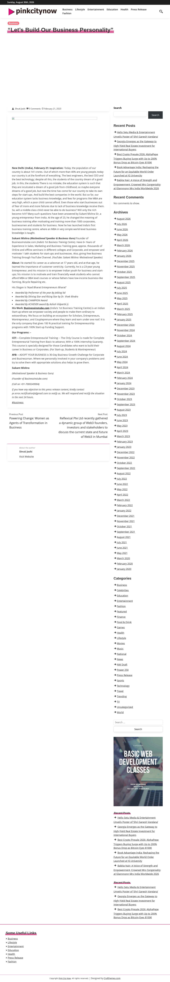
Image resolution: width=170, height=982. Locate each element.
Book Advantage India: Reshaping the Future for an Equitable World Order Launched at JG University (136, 171)
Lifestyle (80, 9)
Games (121, 627)
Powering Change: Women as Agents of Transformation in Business (29, 422)
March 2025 (123, 309)
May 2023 (122, 425)
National (121, 654)
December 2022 (125, 452)
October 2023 (124, 399)
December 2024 (125, 324)
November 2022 (126, 457)
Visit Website (26, 456)
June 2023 (122, 420)
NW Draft (122, 664)
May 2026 (122, 234)
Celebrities (123, 590)
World (120, 712)
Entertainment (96, 9)
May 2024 (122, 362)
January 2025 (124, 319)
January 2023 (124, 446)
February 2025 (125, 314)
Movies (121, 643)
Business (67, 9)
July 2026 (122, 224)
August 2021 (124, 537)
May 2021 (122, 553)
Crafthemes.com (112, 978)
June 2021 (122, 547)
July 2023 (122, 415)
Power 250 (123, 669)
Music (120, 648)
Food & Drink (124, 622)
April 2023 (122, 431)
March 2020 (123, 558)
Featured (122, 611)
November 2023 (126, 393)
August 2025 (124, 282)
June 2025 (122, 293)
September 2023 (126, 404)
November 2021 (126, 521)
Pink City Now (65, 978)
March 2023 (123, 436)
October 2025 (124, 271)
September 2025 (126, 277)
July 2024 (122, 351)
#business (18, 402)
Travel (120, 691)
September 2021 (126, 531)
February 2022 (125, 505)
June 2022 (122, 484)
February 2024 (125, 378)
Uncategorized (125, 707)
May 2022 (122, 489)
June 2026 (122, 229)
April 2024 (122, 367)
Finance (121, 616)
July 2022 (122, 478)
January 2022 (124, 510)
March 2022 (123, 500)
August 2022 (124, 473)
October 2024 (124, 335)
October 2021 (124, 526)
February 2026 (125, 250)
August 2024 (124, 346)
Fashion (66, 13)
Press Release (138, 9)
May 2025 (122, 298)
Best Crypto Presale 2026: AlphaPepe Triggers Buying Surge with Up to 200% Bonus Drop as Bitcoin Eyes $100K (136, 158)
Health (124, 9)
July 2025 (122, 287)
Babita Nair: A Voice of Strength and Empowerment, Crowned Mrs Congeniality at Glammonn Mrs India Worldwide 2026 (137, 184)
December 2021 (125, 515)
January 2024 (124, 383)
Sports (120, 680)
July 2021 (122, 542)
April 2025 (122, 303)
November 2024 (126, 330)
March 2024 (123, 372)
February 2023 (125, 441)
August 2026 (124, 218)
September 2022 (126, 468)
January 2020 (124, 569)
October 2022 (124, 462)
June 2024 (122, 356)
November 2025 (126, 266)
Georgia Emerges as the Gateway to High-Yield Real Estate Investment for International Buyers (135, 145)
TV (118, 701)
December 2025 (125, 261)
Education (112, 9)
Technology (123, 685)
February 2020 (125, 563)
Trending (122, 696)
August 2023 (124, 409)
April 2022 (122, 494)
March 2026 (123, 245)
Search (118, 107)
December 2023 (125, 388)
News (120, 659)
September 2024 (126, 340)
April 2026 (122, 240)
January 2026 (124, 255)
